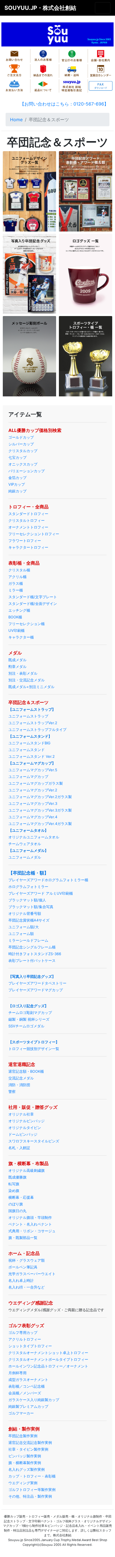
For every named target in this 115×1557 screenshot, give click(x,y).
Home (16, 119)
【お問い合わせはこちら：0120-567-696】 (64, 104)
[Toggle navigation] (103, 7)
